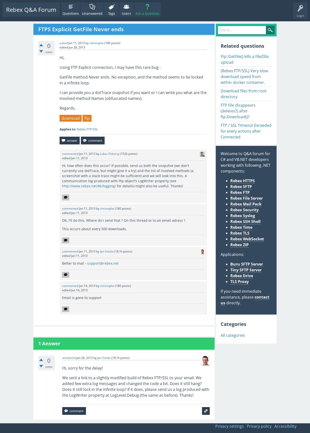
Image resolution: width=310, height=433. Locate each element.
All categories (233, 335)
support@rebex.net (103, 263)
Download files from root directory (243, 93)
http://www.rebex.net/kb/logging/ (89, 186)
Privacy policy (259, 426)
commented (70, 154)
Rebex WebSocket (247, 239)
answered (69, 358)
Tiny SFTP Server (246, 270)
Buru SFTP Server (246, 264)
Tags (111, 13)
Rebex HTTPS (242, 180)
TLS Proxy (239, 281)
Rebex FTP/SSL (87, 129)
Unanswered (92, 13)
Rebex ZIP (239, 244)
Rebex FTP (240, 192)
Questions (70, 13)
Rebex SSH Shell (245, 221)
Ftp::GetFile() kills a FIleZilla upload (245, 59)
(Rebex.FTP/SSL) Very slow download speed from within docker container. (244, 76)
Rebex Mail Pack (246, 204)
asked (64, 43)
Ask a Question (147, 13)
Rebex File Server (246, 198)
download (71, 118)
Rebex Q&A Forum (31, 10)
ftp (87, 118)
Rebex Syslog (242, 215)
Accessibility (285, 426)
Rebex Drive (241, 275)
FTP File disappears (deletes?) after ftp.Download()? (238, 110)
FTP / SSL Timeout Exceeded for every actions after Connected (246, 131)
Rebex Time (241, 227)
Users (126, 13)
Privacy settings (229, 426)
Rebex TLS (239, 233)
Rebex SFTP (241, 186)
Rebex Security (244, 210)
